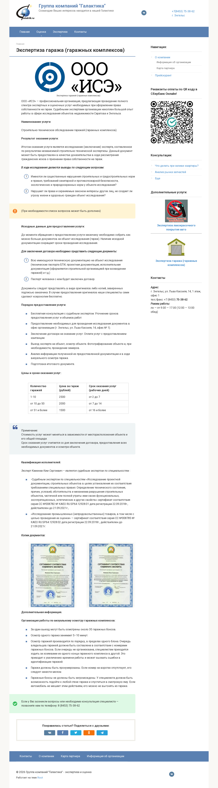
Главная (25, 31)
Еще (157, 178)
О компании (162, 57)
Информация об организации (174, 62)
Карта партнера (166, 68)
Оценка (41, 31)
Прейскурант (163, 75)
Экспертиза (60, 31)
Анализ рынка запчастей (170, 172)
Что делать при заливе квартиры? (177, 165)
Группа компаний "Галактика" (72, 6)
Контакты (80, 31)
